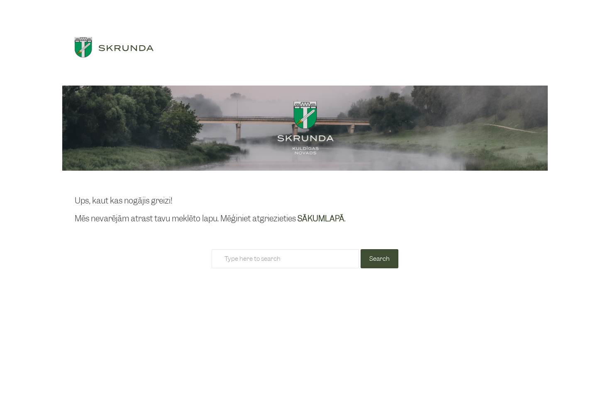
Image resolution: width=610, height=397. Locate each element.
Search (379, 259)
